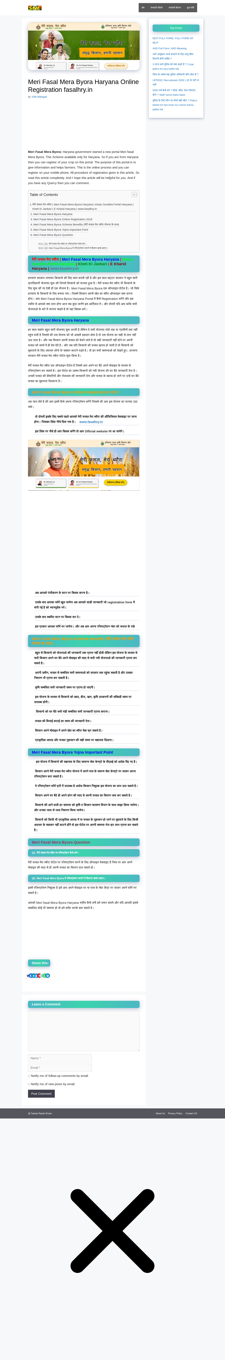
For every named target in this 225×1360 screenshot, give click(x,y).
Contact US (191, 1113)
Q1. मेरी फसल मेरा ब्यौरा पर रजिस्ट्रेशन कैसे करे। (66, 244)
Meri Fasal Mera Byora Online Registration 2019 (62, 219)
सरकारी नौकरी (157, 7)
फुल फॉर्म (190, 7)
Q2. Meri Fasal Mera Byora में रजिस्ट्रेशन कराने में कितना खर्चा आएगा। (77, 248)
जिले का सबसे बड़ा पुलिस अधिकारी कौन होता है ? (175, 74)
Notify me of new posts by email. (53, 1084)
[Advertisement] (84, 126)
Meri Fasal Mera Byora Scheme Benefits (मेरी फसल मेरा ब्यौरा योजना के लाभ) (76, 224)
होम (143, 7)
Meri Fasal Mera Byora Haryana (52, 214)
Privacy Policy (175, 1113)
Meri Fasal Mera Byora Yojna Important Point (60, 229)
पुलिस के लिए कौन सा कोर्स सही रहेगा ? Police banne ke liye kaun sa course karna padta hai (175, 105)
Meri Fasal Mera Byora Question (53, 234)
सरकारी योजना (175, 7)
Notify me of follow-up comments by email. (60, 1075)
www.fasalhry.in (91, 421)
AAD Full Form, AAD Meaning (169, 48)
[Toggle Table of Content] (132, 195)
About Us (160, 1113)
